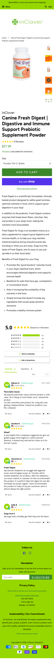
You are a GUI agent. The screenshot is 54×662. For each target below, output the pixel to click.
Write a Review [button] (28, 354)
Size (4, 158)
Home (4, 38)
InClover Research (35, 642)
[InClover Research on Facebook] (24, 553)
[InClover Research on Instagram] (29, 553)
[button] (44, 414)
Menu (7, 7)
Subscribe (41, 577)
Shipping (6, 151)
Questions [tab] (25, 369)
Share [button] (9, 414)
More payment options (27, 188)
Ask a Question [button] (28, 360)
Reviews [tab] (8, 369)
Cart (50, 7)
